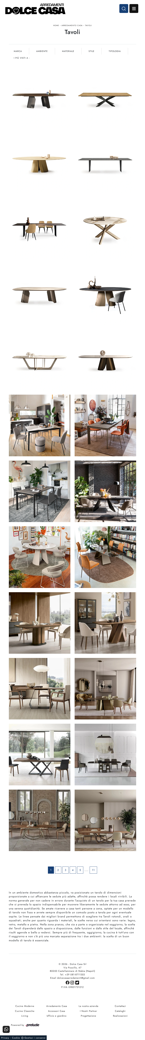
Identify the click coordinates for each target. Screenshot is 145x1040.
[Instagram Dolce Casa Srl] (72, 982)
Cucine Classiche (24, 1011)
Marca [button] (18, 51)
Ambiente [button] (42, 51)
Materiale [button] (68, 51)
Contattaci (120, 1006)
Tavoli (88, 25)
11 (93, 870)
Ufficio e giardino (56, 1015)
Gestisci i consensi (34, 1037)
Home (56, 25)
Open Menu (133, 8)
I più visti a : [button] (22, 58)
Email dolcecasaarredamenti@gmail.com (72, 978)
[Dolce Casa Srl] (35, 9)
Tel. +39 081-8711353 (72, 974)
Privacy (5, 1037)
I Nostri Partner (88, 1011)
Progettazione (88, 1015)
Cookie (16, 1037)
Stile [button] (91, 51)
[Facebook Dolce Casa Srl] (68, 982)
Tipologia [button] (115, 51)
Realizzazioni (120, 1015)
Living (24, 1015)
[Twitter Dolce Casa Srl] (77, 982)
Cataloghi (120, 1011)
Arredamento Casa (72, 25)
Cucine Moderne (24, 1006)
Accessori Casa (56, 1011)
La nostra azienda (88, 1006)
